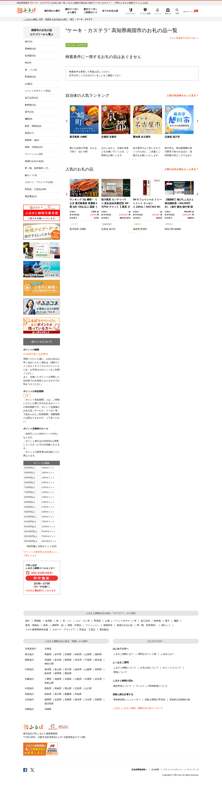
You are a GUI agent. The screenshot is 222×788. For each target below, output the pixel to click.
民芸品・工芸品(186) (35, 189)
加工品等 (145, 620)
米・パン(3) (31, 69)
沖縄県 (48, 709)
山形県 (88, 654)
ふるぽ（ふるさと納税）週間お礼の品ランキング (138, 708)
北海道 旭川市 (172, 136)
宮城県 (68, 654)
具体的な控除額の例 (180, 699)
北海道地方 (107, 224)
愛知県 (68, 673)
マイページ (158, 10)
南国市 (134, 30)
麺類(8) (28, 119)
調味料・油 (57, 625)
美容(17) (29, 133)
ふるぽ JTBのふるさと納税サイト (26, 10)
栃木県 (58, 660)
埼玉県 (78, 660)
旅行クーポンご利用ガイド (90, 11)
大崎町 (82, 229)
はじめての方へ (130, 10)
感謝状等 (107, 625)
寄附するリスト (167, 10)
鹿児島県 (74, 229)
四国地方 (29, 694)
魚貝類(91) (30, 55)
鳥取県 (48, 688)
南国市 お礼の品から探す (56, 19)
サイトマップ (193, 769)
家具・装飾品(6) (33, 126)
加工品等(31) (31, 97)
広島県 (78, 688)
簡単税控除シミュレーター (127, 699)
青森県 (48, 654)
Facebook (25, 770)
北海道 (104, 229)
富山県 (58, 669)
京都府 (68, 679)
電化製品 (104, 629)
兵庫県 (88, 679)
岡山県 (68, 688)
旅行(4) (28, 41)
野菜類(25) (30, 76)
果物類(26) (30, 48)
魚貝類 (48, 620)
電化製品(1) (31, 196)
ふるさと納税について (124, 667)
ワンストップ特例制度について (152, 686)
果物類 (37, 620)
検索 (177, 10)
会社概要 (155, 769)
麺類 (176, 620)
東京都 (98, 660)
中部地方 (29, 669)
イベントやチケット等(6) (38, 90)
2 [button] (132, 159)
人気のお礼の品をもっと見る (180, 169)
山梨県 (88, 669)
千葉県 (88, 660)
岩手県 (58, 654)
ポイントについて (172, 667)
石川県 (68, 669)
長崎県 (68, 699)
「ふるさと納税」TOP (33, 19)
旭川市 (112, 229)
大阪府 (78, 679)
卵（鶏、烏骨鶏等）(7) (36, 168)
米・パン (67, 620)
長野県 (98, 669)
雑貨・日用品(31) (34, 147)
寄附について (120, 672)
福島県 (98, 654)
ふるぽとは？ (167, 654)
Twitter (32, 770)
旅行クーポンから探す (72, 11)
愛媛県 (68, 694)
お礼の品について (149, 667)
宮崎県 (98, 699)
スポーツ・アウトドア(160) (39, 182)
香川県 (58, 694)
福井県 (78, 669)
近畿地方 (138, 224)
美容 (45, 625)
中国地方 (29, 688)
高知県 (78, 694)
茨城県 (48, 660)
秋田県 (78, 654)
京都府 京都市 (109, 136)
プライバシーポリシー (173, 769)
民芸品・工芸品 (87, 629)
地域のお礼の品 (125, 625)
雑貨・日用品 (74, 625)
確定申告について (122, 686)
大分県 (88, 699)
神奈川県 (169, 229)
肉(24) (28, 62)
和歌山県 (49, 683)
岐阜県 (48, 673)
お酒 (107, 620)
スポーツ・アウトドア (63, 629)
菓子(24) (29, 112)
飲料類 (157, 620)
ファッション (92, 625)
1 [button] (129, 159)
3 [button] (135, 159)
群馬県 (68, 660)
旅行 (27, 620)
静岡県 (58, 673)
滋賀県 (136, 229)
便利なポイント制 (147, 654)
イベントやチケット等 (125, 620)
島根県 (58, 688)
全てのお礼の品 (110, 10)
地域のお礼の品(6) (34, 161)
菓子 (72, 19)
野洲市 (143, 229)
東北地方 (29, 654)
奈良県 (98, 679)
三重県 (48, 679)
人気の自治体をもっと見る (181, 95)
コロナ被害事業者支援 (36, 629)
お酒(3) (28, 83)
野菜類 (97, 620)
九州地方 (74, 224)
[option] (84, 132)
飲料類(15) (30, 105)
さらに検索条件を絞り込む (182, 38)
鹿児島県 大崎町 (78, 136)
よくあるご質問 (145, 10)
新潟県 (48, 669)
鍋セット (166, 625)
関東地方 (169, 224)
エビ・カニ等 (83, 620)
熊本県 (78, 699)
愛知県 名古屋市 (142, 136)
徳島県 (48, 694)
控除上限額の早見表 (155, 699)
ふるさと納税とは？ (123, 654)
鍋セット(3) (31, 175)
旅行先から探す (52, 10)
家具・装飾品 (32, 625)
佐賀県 (58, 699)
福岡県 (48, 699)
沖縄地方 (29, 709)
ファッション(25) (34, 154)
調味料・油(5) (32, 140)
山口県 (88, 688)
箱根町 (177, 229)
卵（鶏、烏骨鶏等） (147, 625)
